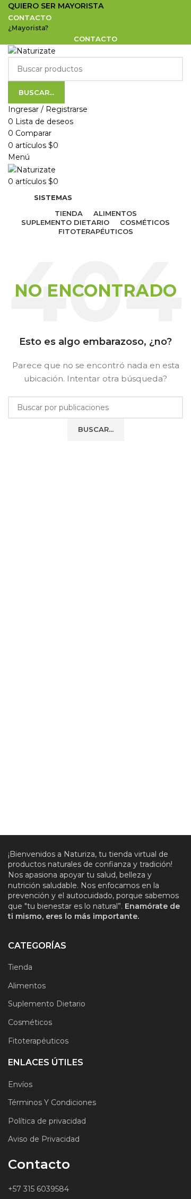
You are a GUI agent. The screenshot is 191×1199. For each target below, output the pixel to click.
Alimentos (27, 986)
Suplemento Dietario (46, 1004)
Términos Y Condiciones (52, 1102)
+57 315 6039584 (38, 1189)
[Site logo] (32, 50)
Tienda (20, 967)
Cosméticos (30, 1022)
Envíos (20, 1084)
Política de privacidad (47, 1121)
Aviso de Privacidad (44, 1139)
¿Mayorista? (28, 28)
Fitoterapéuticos (38, 1041)
